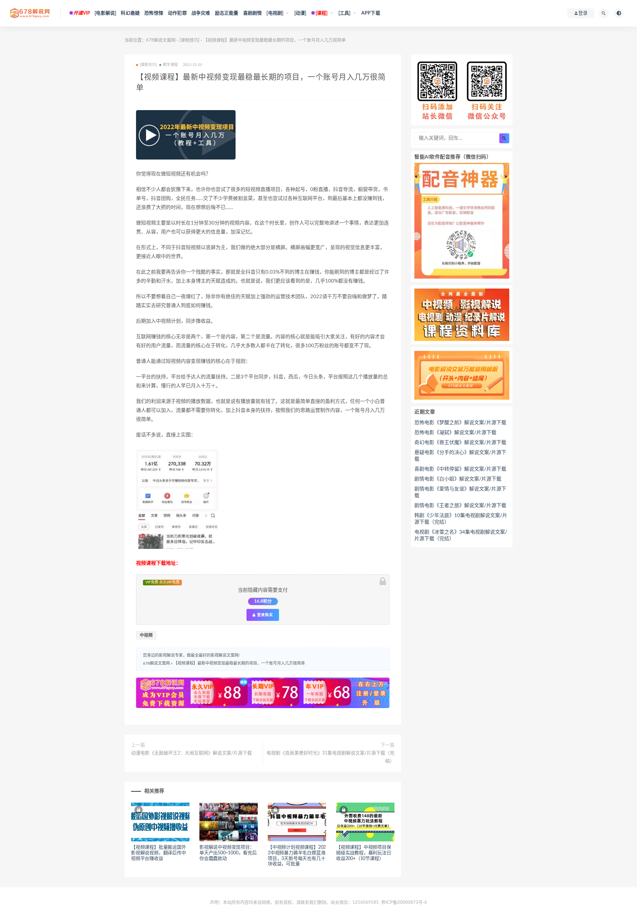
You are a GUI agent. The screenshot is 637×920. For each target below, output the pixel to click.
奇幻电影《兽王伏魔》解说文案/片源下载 (460, 442)
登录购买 (264, 615)
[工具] (344, 13)
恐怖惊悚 (153, 13)
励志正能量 (227, 13)
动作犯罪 (177, 13)
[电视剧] (274, 13)
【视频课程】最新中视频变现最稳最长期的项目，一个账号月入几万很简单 (239, 663)
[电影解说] (105, 13)
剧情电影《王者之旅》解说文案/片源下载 (460, 505)
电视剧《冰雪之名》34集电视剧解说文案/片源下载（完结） (460, 535)
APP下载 (370, 13)
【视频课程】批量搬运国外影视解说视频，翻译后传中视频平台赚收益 (158, 853)
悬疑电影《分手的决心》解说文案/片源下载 (460, 456)
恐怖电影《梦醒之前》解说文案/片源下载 (460, 422)
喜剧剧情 (252, 13)
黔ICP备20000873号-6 (404, 902)
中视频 (146, 635)
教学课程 (170, 65)
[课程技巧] (189, 40)
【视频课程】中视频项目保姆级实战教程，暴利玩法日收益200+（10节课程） (363, 853)
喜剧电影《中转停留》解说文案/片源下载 (460, 469)
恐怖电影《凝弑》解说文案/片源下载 (455, 432)
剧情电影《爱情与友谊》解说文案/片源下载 (460, 492)
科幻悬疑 (130, 13)
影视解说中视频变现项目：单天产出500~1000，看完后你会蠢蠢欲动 (228, 853)
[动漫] (300, 13)
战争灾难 (200, 13)
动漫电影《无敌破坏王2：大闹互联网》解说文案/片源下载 (191, 753)
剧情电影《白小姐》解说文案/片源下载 (457, 479)
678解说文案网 (161, 40)
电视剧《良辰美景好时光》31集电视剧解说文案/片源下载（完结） (330, 757)
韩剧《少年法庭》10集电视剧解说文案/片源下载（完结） (460, 519)
